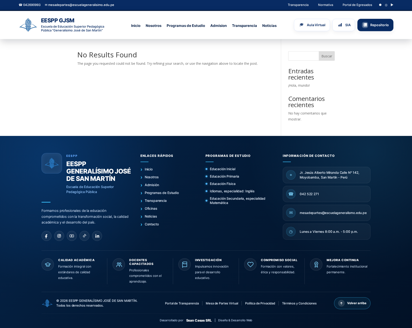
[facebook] (46, 236)
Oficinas (151, 208)
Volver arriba (353, 303)
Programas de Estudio (186, 25)
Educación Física (223, 184)
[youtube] (72, 236)
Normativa (325, 5)
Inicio (135, 25)
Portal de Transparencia (182, 303)
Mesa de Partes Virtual (222, 303)
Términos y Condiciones (299, 303)
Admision (218, 25)
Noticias (269, 25)
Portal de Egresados (357, 5)
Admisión (152, 185)
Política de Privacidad (260, 303)
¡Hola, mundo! (299, 85)
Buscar (326, 56)
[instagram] (59, 236)
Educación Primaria (224, 176)
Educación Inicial (222, 169)
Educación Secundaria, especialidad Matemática (237, 200)
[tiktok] (84, 236)
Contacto (152, 224)
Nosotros (153, 25)
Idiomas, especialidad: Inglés (232, 191)
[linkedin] (97, 236)
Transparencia (298, 5)
